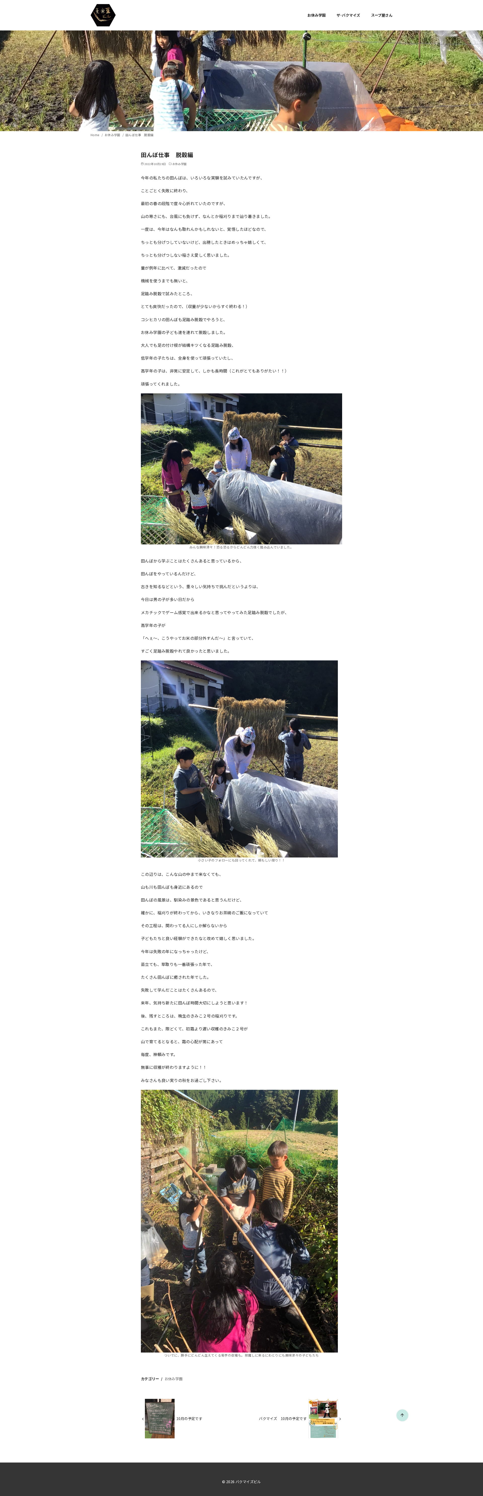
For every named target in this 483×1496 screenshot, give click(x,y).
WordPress (272, 1489)
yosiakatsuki (240, 1489)
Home (95, 135)
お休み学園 (316, 15)
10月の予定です (189, 1418)
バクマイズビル (248, 1481)
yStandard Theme (215, 1489)
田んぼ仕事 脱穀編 (140, 135)
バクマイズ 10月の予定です (283, 1418)
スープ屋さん (381, 15)
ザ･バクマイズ (348, 15)
